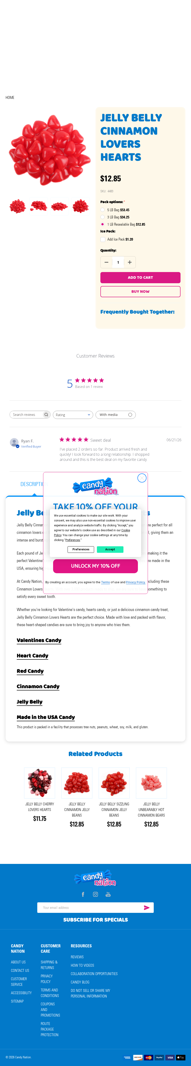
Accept (110, 549)
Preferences (80, 549)
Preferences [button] (72, 540)
